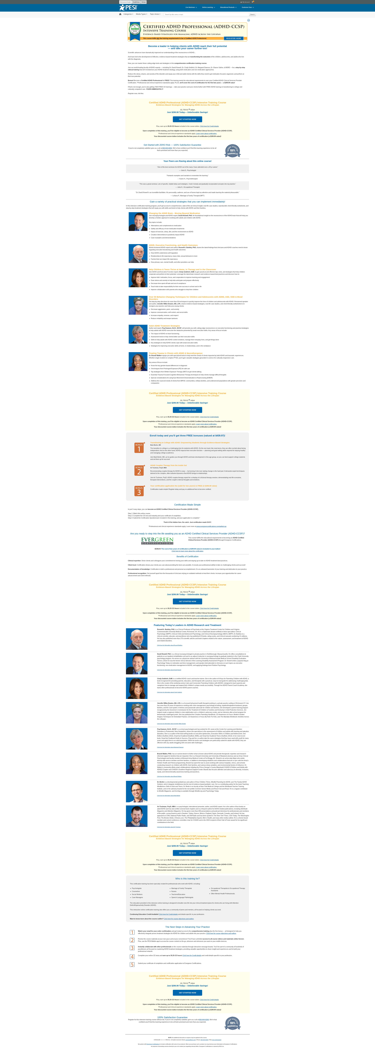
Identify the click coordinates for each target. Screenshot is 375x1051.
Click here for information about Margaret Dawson (170, 747)
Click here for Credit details (209, 126)
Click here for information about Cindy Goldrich (169, 692)
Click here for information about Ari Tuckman (169, 827)
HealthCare (136, 2)
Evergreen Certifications (153, 1044)
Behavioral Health (125, 2)
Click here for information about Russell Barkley (169, 645)
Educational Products (227, 7)
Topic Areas (154, 14)
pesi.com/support (216, 1040)
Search (252, 14)
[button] (248, 20)
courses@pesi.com (190, 1040)
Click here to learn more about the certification (187, 551)
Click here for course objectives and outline (179, 919)
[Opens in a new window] (157, 541)
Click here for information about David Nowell (169, 670)
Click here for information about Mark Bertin (168, 795)
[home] (128, 7)
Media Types (141, 14)
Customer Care (247, 7)
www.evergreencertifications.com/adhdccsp (211, 526)
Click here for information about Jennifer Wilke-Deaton (171, 723)
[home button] (120, 14)
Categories (128, 14)
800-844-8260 (167, 148)
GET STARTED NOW (187, 119)
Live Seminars (190, 7)
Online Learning (207, 7)
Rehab (144, 2)
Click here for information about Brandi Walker (169, 776)
